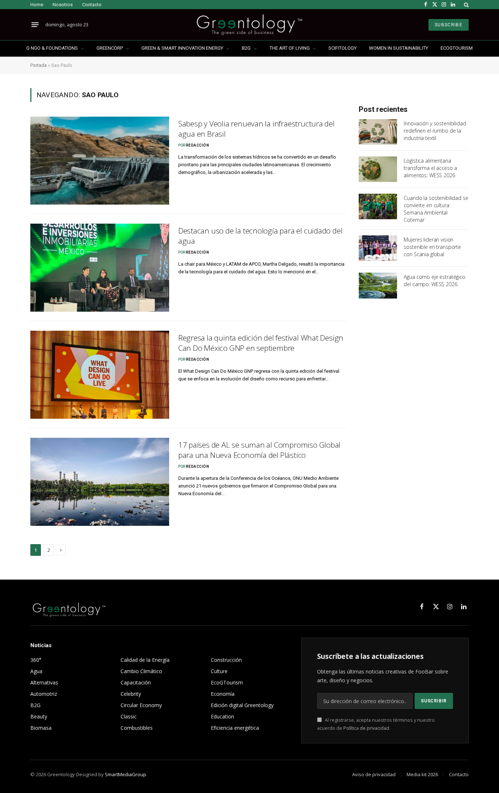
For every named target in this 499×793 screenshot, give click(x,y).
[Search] (465, 4)
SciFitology (342, 48)
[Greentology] (249, 24)
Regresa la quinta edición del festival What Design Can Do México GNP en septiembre (261, 343)
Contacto (92, 4)
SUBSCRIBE (448, 24)
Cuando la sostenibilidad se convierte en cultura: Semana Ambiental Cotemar (436, 208)
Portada (38, 65)
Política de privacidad (366, 728)
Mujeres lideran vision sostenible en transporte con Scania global (432, 247)
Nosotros (63, 4)
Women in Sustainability (398, 48)
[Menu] (35, 25)
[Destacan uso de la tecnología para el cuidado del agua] (99, 268)
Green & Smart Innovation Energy (182, 48)
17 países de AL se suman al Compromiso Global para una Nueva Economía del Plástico (259, 450)
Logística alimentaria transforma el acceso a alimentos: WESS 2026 (430, 168)
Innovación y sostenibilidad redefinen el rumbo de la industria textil (435, 130)
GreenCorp (109, 48)
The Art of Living (290, 48)
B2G (246, 48)
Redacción (197, 145)
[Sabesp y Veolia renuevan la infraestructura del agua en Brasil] (99, 161)
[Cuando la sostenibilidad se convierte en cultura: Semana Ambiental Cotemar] (378, 206)
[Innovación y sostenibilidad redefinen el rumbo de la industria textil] (378, 132)
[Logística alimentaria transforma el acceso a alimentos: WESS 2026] (378, 169)
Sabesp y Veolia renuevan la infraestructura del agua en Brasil (256, 128)
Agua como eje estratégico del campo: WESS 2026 (434, 280)
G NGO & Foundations (52, 48)
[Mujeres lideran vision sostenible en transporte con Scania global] (378, 248)
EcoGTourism (457, 48)
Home (36, 4)
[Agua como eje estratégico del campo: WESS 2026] (378, 285)
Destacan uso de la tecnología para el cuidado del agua (260, 235)
